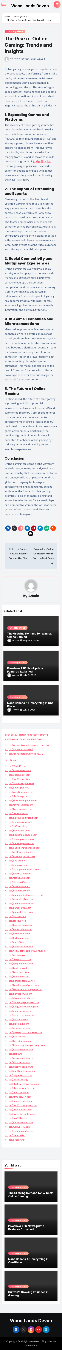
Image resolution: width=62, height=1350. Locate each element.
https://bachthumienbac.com (21, 834)
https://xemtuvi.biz (15, 1135)
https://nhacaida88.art (17, 886)
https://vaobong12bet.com (19, 843)
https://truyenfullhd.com (18, 1109)
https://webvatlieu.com (17, 1126)
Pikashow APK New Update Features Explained (25, 670)
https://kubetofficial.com (18, 929)
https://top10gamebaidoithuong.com (25, 950)
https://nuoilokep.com (17, 955)
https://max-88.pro (15, 942)
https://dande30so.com (18, 873)
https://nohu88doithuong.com (21, 817)
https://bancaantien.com (18, 809)
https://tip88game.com (17, 877)
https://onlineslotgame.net (19, 783)
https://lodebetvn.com (17, 933)
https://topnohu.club (16, 813)
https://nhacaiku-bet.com (19, 899)
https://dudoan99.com (17, 890)
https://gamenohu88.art (18, 907)
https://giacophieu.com (17, 1028)
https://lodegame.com (17, 938)
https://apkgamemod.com (19, 963)
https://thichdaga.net (17, 796)
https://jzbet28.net (15, 920)
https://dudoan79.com (17, 882)
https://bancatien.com (17, 830)
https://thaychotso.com (18, 959)
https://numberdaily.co (17, 1062)
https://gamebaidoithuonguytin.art (24, 895)
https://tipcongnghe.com (19, 1101)
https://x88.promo (15, 860)
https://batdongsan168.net (20, 980)
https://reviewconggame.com (21, 800)
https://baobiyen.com (17, 972)
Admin (17, 58)
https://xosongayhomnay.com (21, 839)
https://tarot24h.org (16, 1079)
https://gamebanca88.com (19, 903)
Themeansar (31, 1345)
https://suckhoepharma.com (20, 1071)
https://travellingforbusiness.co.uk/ (24, 753)
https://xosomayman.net (18, 822)
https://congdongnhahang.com (22, 1006)
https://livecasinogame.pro (19, 925)
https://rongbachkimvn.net (19, 792)
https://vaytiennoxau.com (19, 1122)
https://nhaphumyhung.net (19, 1058)
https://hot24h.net (15, 1036)
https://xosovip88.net (17, 787)
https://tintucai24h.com (18, 1096)
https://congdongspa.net (19, 1011)
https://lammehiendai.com (19, 1049)
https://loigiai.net (14, 1053)
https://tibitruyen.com (17, 1092)
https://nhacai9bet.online (19, 946)
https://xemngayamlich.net (19, 1131)
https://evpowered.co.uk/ (19, 749)
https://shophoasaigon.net (19, 1066)
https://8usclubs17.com (17, 774)
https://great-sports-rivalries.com (23, 1032)
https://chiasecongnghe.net (20, 998)
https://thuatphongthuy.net (20, 1088)
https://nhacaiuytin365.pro (20, 856)
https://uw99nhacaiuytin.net (20, 852)
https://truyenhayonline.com (20, 1114)
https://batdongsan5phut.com (22, 985)
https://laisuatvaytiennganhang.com (25, 1045)
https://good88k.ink (15, 916)
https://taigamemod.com (18, 1075)
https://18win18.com (15, 766)
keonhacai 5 (11, 760)
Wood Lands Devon (30, 5)
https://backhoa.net (16, 968)
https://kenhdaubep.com (18, 1041)
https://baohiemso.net (17, 976)
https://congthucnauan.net (20, 1015)
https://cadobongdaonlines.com (22, 847)
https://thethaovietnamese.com (22, 1084)
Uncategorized (15, 31)
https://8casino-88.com (18, 770)
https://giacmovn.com (17, 1023)
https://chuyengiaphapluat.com (22, 1002)
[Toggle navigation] (4, 4)
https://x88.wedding (16, 826)
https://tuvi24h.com (16, 1118)
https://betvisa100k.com (18, 993)
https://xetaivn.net (15, 1139)
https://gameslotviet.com (19, 912)
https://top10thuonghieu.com (21, 1105)
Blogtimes (47, 1341)
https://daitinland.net (16, 1019)
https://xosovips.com (16, 865)
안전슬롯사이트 (42, 161)
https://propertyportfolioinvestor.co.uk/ (27, 745)
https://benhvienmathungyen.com (23, 989)
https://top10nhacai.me (18, 779)
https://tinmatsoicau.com (19, 804)
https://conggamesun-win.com (22, 869)
